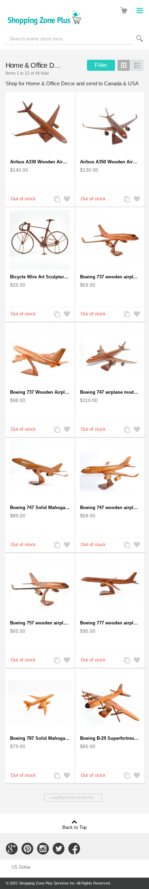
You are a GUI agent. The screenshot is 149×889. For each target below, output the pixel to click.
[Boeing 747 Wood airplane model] (110, 355)
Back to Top (74, 827)
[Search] (140, 38)
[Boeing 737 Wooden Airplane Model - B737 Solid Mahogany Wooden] (40, 355)
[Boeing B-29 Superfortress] (110, 701)
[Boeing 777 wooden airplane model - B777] (110, 586)
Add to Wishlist (66, 200)
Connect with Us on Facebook (74, 848)
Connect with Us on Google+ (12, 848)
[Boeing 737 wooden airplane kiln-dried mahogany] (110, 240)
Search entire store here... (38, 38)
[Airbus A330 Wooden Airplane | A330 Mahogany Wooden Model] (40, 125)
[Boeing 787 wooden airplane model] (40, 701)
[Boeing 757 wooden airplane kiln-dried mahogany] (40, 586)
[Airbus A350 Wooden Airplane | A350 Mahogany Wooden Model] (110, 125)
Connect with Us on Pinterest (27, 848)
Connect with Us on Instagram (43, 848)
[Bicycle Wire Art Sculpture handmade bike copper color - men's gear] (40, 240)
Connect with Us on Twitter (58, 848)
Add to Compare (57, 200)
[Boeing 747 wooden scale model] (40, 470)
